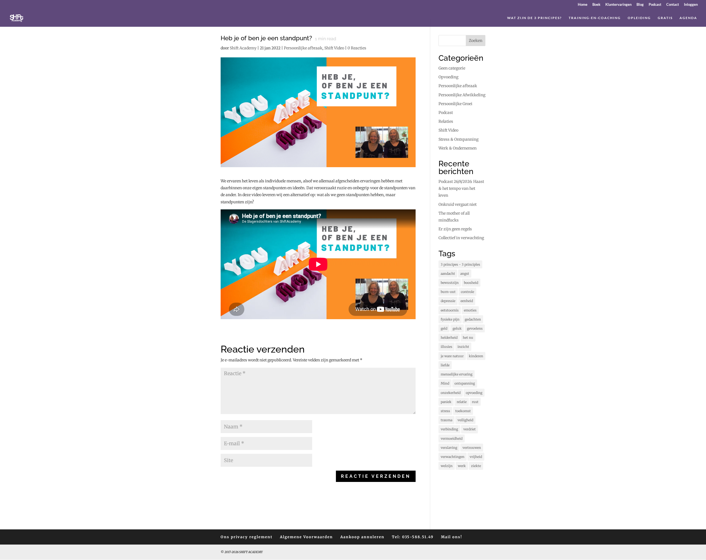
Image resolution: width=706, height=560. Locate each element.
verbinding (449, 429)
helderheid (449, 337)
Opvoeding (448, 76)
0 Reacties (356, 48)
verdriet (469, 429)
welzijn (447, 466)
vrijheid (476, 457)
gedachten (473, 319)
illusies (446, 347)
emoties (470, 310)
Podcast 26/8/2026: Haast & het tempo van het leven (461, 188)
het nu (468, 337)
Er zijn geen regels (455, 228)
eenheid (467, 301)
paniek (446, 402)
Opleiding (639, 18)
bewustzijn (450, 283)
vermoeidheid (451, 438)
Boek (596, 5)
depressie (448, 301)
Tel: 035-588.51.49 (413, 537)
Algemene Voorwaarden (306, 537)
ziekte (476, 466)
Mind (445, 383)
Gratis (665, 18)
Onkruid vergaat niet (457, 204)
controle (467, 292)
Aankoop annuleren (362, 537)
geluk (457, 328)
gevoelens (475, 328)
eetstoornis (450, 310)
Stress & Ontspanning (458, 139)
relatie (462, 402)
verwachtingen (452, 457)
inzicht (463, 347)
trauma (446, 420)
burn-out (448, 292)
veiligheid (465, 420)
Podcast (655, 5)
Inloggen (691, 5)
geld (444, 328)
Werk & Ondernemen (457, 148)
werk (462, 466)
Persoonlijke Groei (455, 103)
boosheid (471, 283)
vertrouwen (471, 448)
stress (445, 411)
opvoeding (474, 393)
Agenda (688, 18)
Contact (672, 5)
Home (582, 5)
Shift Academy (243, 48)
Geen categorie (451, 68)
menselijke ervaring (456, 374)
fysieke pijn (450, 319)
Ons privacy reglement (246, 537)
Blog (640, 5)
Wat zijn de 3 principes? (534, 18)
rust (475, 402)
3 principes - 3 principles (460, 264)
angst (464, 273)
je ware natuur (452, 356)
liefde (445, 365)
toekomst (463, 411)
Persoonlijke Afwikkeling (461, 94)
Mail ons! (451, 537)
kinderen (476, 356)
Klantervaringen (618, 5)
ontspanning (464, 383)
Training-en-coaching (595, 18)
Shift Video (334, 48)
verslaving (449, 448)
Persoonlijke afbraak (303, 48)
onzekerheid (451, 393)
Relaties (445, 121)
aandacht (448, 273)
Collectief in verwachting (461, 237)
